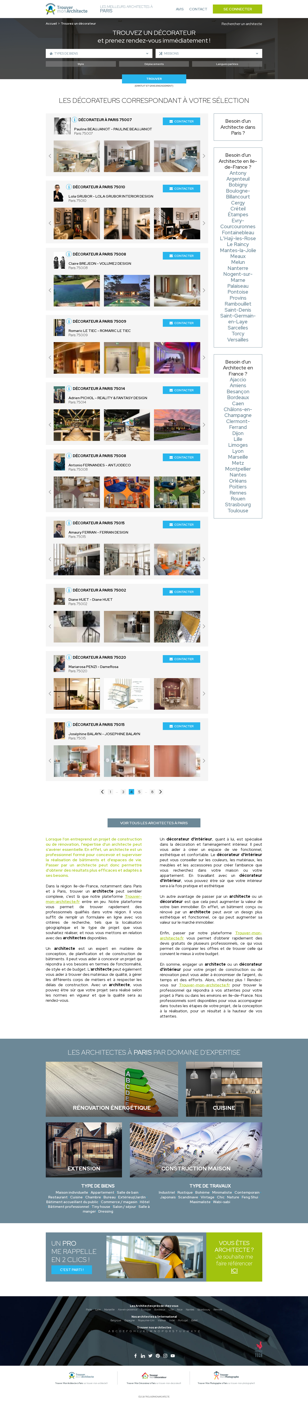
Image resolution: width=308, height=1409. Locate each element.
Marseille (109, 1309)
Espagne (129, 1320)
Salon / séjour (124, 1206)
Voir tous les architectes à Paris (154, 823)
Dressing (105, 1211)
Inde (172, 1320)
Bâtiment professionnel (68, 1206)
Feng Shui (250, 1197)
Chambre (93, 1197)
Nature (233, 1197)
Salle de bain (127, 1192)
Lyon (98, 1309)
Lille (171, 1309)
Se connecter (237, 9)
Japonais (168, 1197)
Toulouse (146, 1309)
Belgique (115, 1320)
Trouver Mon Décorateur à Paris (141, 1383)
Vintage (207, 1197)
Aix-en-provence (127, 1309)
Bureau (109, 1197)
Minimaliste (222, 1192)
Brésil (194, 1320)
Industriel (167, 1192)
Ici (234, 1270)
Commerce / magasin (119, 1201)
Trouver (154, 79)
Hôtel (144, 1201)
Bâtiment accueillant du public (72, 1201)
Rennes (218, 1309)
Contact (198, 9)
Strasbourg (204, 1309)
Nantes (190, 1309)
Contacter (184, 121)
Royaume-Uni (146, 1320)
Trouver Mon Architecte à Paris (69, 1383)
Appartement (102, 1192)
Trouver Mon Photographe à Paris (213, 1383)
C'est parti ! (72, 1269)
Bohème (202, 1192)
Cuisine (76, 1197)
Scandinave (188, 1197)
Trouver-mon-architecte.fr (204, 985)
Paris (89, 1309)
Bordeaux (159, 1309)
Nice (179, 1309)
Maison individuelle (72, 1192)
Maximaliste (200, 1201)
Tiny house (101, 1206)
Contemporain (247, 1192)
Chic (221, 1197)
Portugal (183, 1320)
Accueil (51, 23)
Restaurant (58, 1197)
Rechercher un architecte (242, 23)
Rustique (185, 1192)
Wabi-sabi (221, 1201)
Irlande (162, 1320)
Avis (180, 9)
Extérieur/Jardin (132, 1197)
